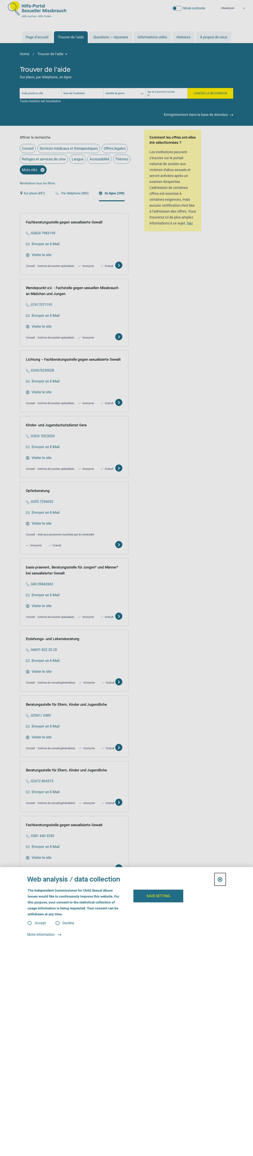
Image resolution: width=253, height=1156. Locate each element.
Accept (40, 923)
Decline (68, 923)
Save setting (158, 896)
